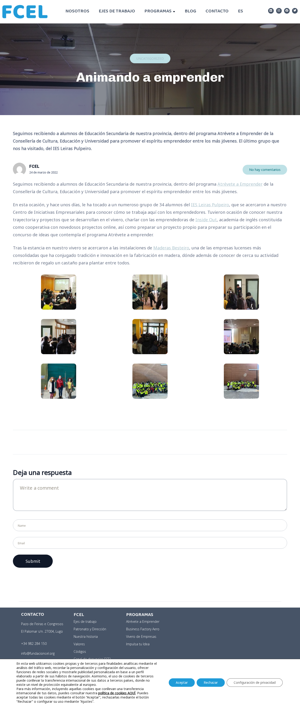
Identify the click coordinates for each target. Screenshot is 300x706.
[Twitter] (295, 11)
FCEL (34, 166)
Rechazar (211, 682)
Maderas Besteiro (171, 248)
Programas (158, 11)
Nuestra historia (86, 636)
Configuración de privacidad (255, 682)
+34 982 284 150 (34, 643)
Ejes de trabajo (117, 11)
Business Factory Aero (142, 629)
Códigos (80, 651)
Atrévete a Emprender (240, 184)
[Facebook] (287, 11)
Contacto (217, 11)
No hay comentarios (265, 169)
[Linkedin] (271, 11)
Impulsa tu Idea (138, 644)
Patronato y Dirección (90, 629)
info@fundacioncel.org (38, 653)
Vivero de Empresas (141, 636)
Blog (190, 11)
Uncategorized (150, 58)
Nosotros (77, 11)
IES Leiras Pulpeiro (210, 204)
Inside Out (206, 219)
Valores (79, 644)
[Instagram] (279, 11)
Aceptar (182, 682)
